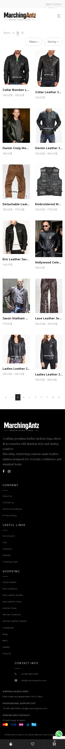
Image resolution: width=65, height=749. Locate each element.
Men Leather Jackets (13, 595)
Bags (5, 634)
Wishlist (6, 555)
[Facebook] (3, 471)
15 (22, 32)
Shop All (7, 653)
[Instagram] (9, 471)
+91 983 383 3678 (29, 674)
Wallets (6, 647)
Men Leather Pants (12, 601)
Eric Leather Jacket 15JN (21, 259)
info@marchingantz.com (34, 680)
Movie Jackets (9, 582)
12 (17, 32)
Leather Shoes (9, 608)
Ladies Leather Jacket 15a (22, 368)
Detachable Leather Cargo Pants (27, 204)
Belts (5, 640)
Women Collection (12, 614)
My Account (9, 536)
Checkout (7, 548)
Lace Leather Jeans (49, 318)
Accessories (8, 627)
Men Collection (10, 588)
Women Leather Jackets (15, 621)
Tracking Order (10, 561)
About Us (7, 496)
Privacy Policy (10, 515)
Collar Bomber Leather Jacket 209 (28, 90)
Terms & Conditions (12, 509)
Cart (5, 542)
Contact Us (8, 502)
